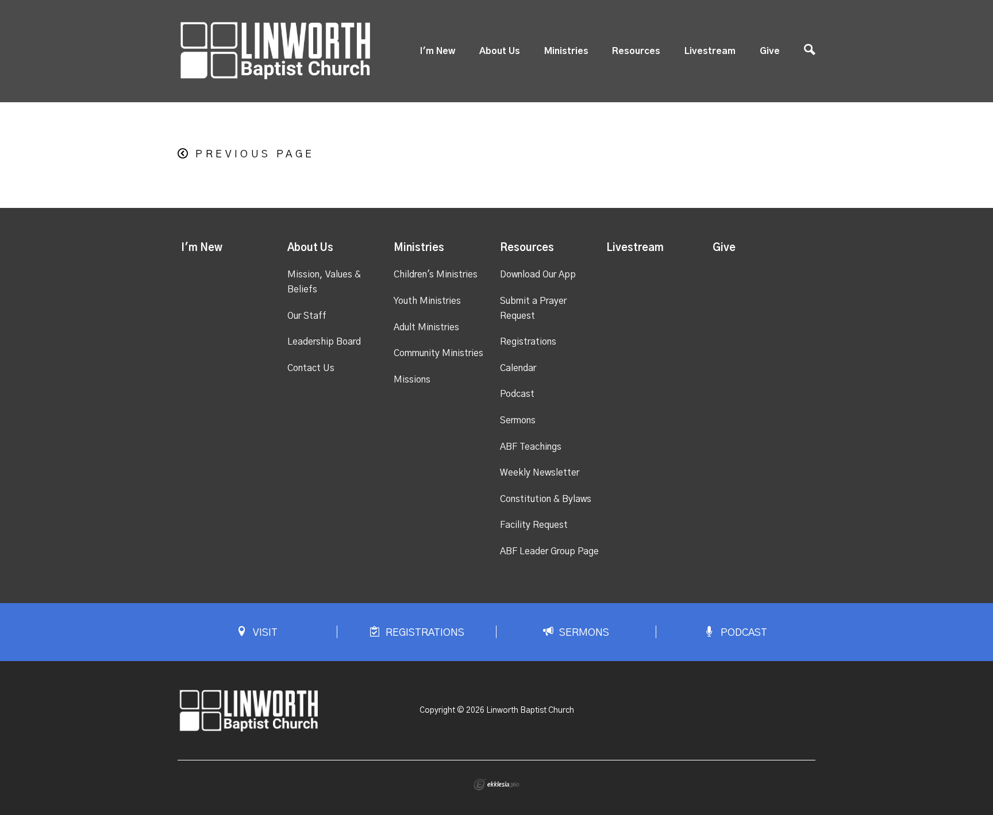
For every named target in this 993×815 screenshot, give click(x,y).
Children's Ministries (436, 274)
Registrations (528, 341)
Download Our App (538, 274)
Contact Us (310, 368)
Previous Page (254, 154)
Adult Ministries (426, 327)
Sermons (518, 420)
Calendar (518, 368)
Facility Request (534, 525)
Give (770, 51)
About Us (499, 51)
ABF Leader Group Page (549, 551)
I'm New (437, 51)
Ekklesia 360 (496, 784)
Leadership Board (324, 341)
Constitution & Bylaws (545, 499)
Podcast (517, 394)
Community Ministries (438, 353)
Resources (636, 51)
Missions (412, 379)
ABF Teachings (530, 446)
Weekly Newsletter (539, 472)
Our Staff (306, 315)
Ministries (566, 51)
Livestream (710, 51)
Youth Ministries (427, 301)
